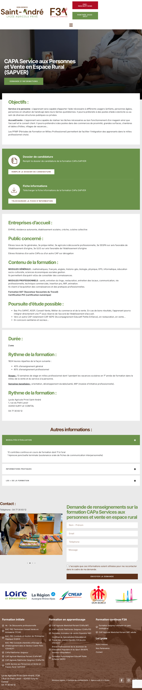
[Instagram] (128, 680)
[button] (71, 25)
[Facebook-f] (121, 680)
